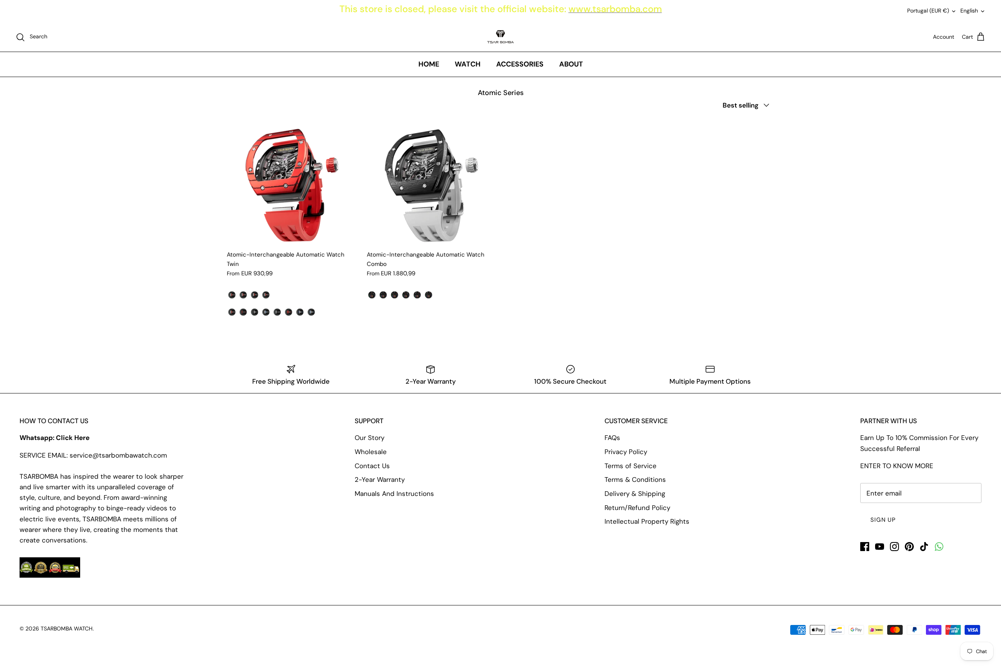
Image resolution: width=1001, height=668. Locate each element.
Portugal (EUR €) (928, 10)
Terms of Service (631, 465)
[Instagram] (894, 546)
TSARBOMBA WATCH (67, 628)
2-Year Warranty (380, 479)
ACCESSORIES (520, 64)
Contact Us (372, 465)
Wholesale (371, 451)
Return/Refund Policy (637, 507)
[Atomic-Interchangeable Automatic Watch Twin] (291, 182)
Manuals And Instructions (394, 493)
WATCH (468, 64)
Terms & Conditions (635, 479)
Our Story (369, 437)
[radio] (232, 295)
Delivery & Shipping (635, 493)
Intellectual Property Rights (647, 521)
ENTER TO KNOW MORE (896, 465)
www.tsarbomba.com (615, 9)
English (969, 10)
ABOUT (571, 64)
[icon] (939, 546)
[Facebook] (864, 546)
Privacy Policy (626, 451)
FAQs (612, 437)
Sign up (883, 520)
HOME (428, 64)
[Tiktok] (924, 546)
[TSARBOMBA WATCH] (500, 37)
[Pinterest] (909, 546)
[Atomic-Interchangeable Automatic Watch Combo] (431, 182)
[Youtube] (879, 546)
